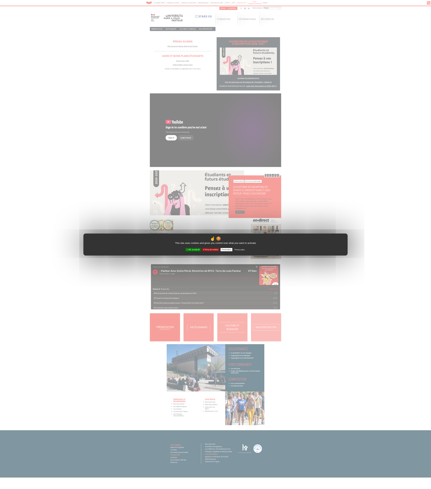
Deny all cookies (211, 250)
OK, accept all (194, 250)
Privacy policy (239, 250)
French (266, 8)
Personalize (226, 250)
